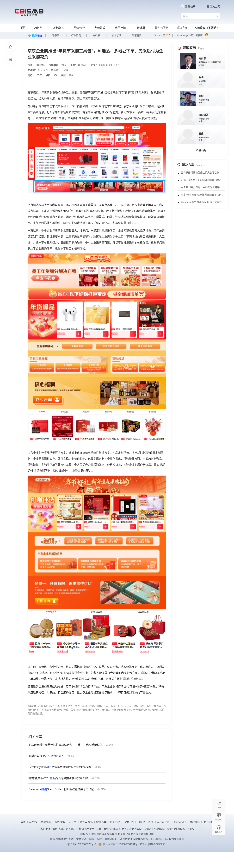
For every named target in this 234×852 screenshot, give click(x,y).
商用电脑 (120, 27)
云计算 (141, 27)
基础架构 (58, 27)
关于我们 (208, 822)
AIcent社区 (159, 35)
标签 (151, 822)
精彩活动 (115, 822)
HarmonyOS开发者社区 (190, 35)
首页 (22, 27)
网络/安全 (79, 27)
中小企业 (56, 70)
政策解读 (136, 35)
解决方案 (182, 27)
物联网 (55, 35)
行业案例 (76, 35)
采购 (66, 70)
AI (39, 70)
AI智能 (38, 27)
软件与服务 (161, 27)
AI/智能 (33, 822)
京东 (45, 70)
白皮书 (96, 35)
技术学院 (116, 35)
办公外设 (99, 27)
